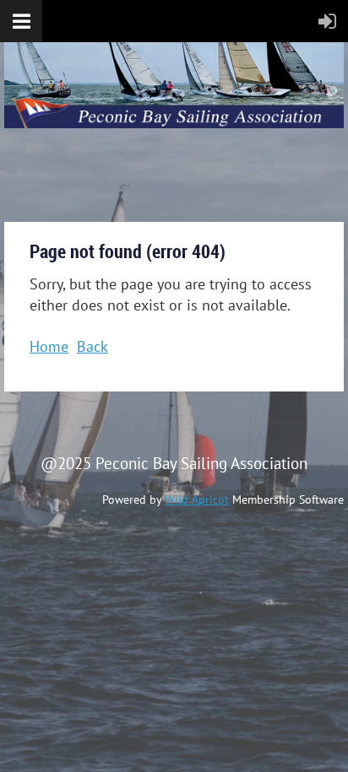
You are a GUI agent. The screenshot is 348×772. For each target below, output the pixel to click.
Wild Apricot (197, 499)
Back (92, 346)
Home (49, 346)
